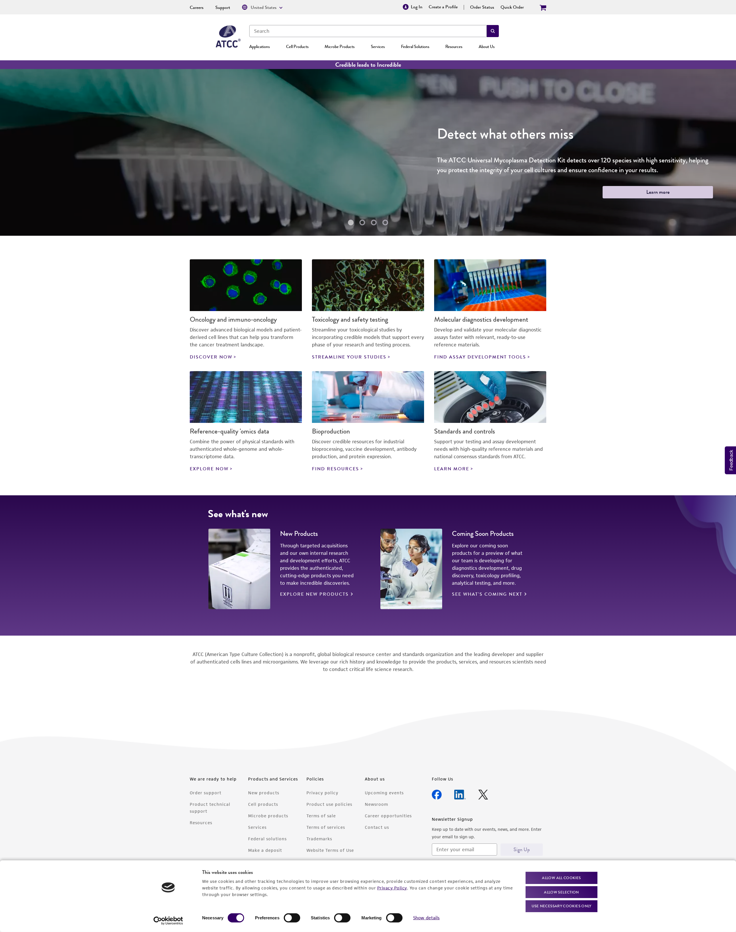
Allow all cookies (561, 878)
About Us (486, 46)
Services (378, 46)
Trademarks (319, 838)
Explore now (209, 468)
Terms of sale (321, 815)
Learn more (114, 192)
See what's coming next (487, 594)
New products (263, 792)
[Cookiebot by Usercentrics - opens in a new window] (168, 920)
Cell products (263, 804)
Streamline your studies (349, 357)
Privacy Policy (392, 887)
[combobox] (368, 31)
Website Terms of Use (330, 850)
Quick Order (512, 7)
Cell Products (297, 46)
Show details (426, 918)
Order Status (482, 7)
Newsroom (376, 804)
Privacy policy (322, 792)
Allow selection (561, 892)
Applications (259, 46)
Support (222, 7)
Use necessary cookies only (561, 906)
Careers (197, 7)
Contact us (377, 827)
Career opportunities (388, 815)
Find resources (335, 468)
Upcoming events (384, 792)
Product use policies (329, 804)
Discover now (211, 357)
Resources (453, 46)
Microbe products (268, 815)
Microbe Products (339, 46)
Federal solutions (267, 838)
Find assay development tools (480, 357)
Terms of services (325, 827)
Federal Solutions (415, 46)
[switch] (292, 918)
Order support (205, 792)
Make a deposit (265, 850)
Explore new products (314, 594)
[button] (493, 31)
